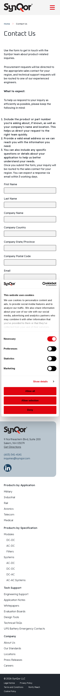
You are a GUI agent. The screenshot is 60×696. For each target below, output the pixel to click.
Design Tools (11, 617)
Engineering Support (16, 594)
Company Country (15, 227)
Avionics (9, 508)
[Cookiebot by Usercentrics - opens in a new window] (42, 284)
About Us (9, 642)
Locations (10, 654)
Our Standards (12, 648)
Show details (40, 381)
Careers (8, 665)
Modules (9, 534)
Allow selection (30, 400)
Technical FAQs (13, 622)
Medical (8, 520)
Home (7, 23)
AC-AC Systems (16, 580)
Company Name (13, 213)
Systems (9, 557)
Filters (10, 551)
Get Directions (12, 446)
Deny (30, 409)
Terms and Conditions (13, 687)
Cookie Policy (10, 691)
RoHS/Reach (34, 687)
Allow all (30, 391)
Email (7, 270)
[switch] (51, 348)
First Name (10, 184)
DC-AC (10, 574)
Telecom (9, 514)
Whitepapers (11, 605)
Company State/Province (19, 241)
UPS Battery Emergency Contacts (24, 628)
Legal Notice (9, 683)
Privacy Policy (26, 683)
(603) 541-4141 (13, 454)
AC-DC (10, 545)
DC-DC (10, 540)
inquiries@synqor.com (17, 458)
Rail (6, 503)
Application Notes (14, 599)
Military (8, 491)
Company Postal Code (17, 256)
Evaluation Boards (14, 611)
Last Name (10, 198)
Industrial (9, 497)
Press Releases (13, 659)
